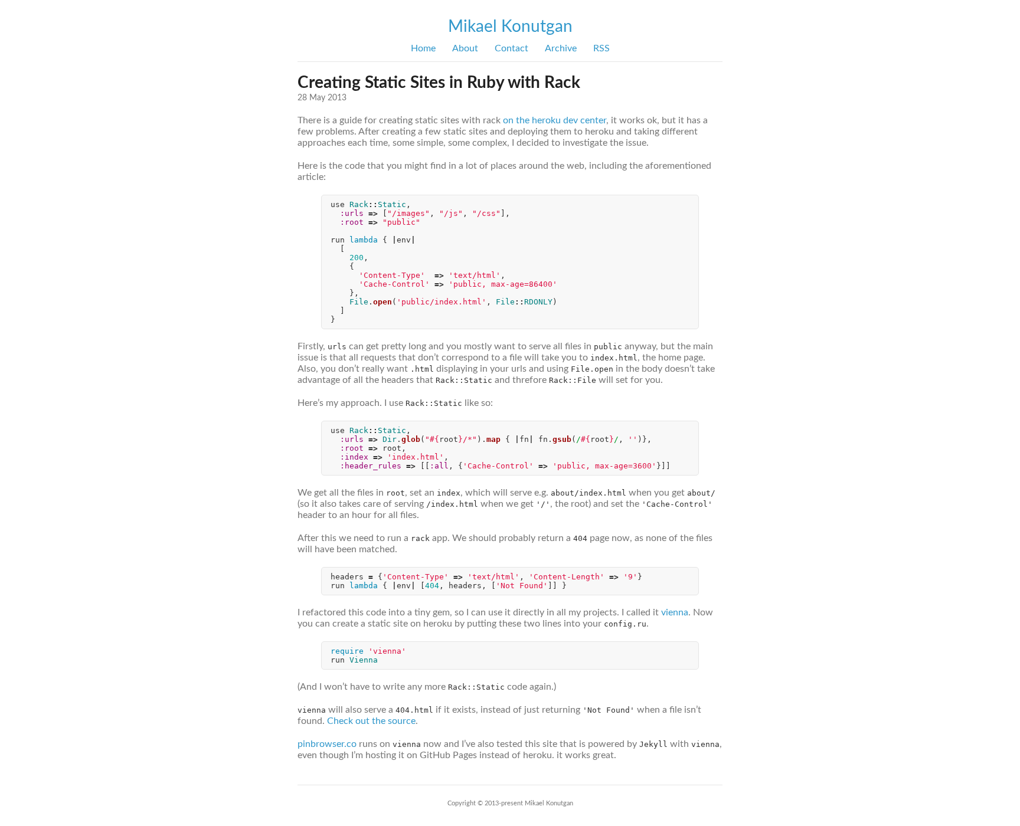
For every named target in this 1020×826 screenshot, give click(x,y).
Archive (561, 48)
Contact (511, 48)
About (465, 48)
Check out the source (371, 721)
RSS (601, 48)
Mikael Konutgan (510, 26)
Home (423, 48)
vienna (674, 612)
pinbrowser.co (327, 744)
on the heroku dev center (554, 120)
